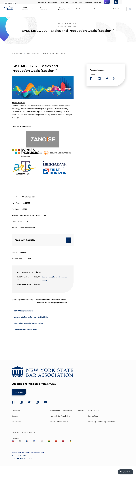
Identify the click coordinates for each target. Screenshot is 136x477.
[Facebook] (13, 402)
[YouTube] (45, 402)
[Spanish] (63, 441)
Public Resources (80, 9)
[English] (13, 441)
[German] (70, 441)
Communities (88, 2)
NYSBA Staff (16, 422)
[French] (27, 441)
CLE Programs (98, 9)
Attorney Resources (61, 8)
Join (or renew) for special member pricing (54, 278)
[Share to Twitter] (107, 78)
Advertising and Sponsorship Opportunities (67, 410)
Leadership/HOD (71, 2)
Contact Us (16, 410)
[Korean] (20, 441)
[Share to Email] (115, 78)
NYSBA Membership (24, 8)
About (62, 2)
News (80, 2)
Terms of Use (93, 416)
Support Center (41, 2)
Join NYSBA (98, 2)
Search (116, 2)
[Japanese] (41, 441)
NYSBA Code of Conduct (59, 422)
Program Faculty (24, 240)
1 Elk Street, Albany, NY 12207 (22, 458)
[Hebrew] (34, 441)
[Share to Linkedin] (99, 78)
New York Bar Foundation (60, 416)
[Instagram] (37, 402)
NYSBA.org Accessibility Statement (101, 422)
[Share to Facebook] (91, 78)
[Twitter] (29, 402)
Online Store (117, 9)
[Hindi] (49, 441)
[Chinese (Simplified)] (56, 441)
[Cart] (130, 9)
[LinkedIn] (21, 402)
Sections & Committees (43, 8)
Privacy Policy (93, 410)
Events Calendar (53, 2)
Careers (15, 416)
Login (106, 2)
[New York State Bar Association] (9, 10)
